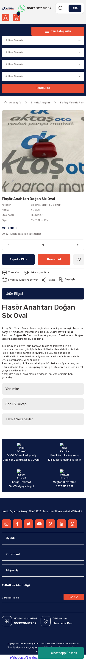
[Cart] (16, 17)
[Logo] (8, 8)
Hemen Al (54, 259)
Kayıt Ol (73, 596)
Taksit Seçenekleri (19, 419)
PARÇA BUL (43, 88)
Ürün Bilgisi (14, 294)
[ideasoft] (19, 658)
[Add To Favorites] (78, 259)
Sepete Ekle (18, 259)
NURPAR (36, 209)
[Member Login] (5, 17)
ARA (75, 8)
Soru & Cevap (16, 404)
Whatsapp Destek (64, 653)
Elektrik (35, 204)
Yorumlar (12, 389)
